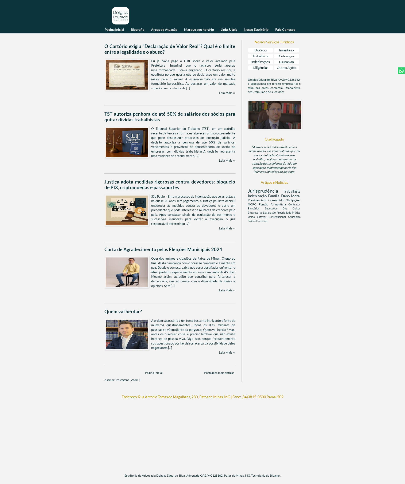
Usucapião (294, 217)
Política (252, 221)
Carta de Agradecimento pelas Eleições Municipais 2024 (163, 249)
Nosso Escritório (256, 29)
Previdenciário (258, 200)
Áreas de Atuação (164, 29)
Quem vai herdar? (123, 311)
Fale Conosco (285, 29)
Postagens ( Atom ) (128, 380)
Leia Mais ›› (227, 93)
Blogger (275, 475)
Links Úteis (229, 29)
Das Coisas (291, 208)
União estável (258, 217)
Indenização (258, 196)
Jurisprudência (265, 191)
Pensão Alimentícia (273, 204)
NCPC (253, 204)
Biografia (137, 29)
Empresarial (255, 212)
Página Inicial (114, 29)
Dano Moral (291, 196)
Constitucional (278, 217)
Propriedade (284, 212)
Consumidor (277, 200)
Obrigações (293, 200)
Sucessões (274, 208)
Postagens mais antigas (219, 372)
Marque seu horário (199, 29)
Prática (296, 212)
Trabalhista (292, 191)
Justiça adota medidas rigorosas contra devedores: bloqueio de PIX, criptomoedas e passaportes (169, 184)
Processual (261, 221)
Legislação (269, 212)
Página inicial (154, 372)
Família (274, 196)
